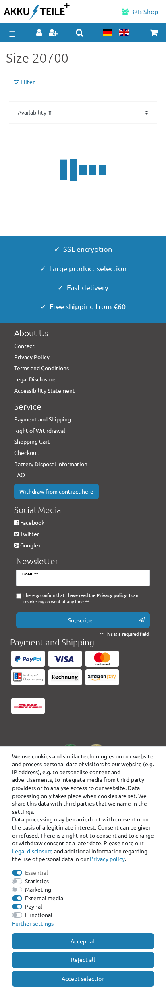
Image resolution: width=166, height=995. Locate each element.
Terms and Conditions (41, 367)
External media (44, 897)
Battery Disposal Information (50, 463)
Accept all (83, 941)
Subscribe (80, 620)
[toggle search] (79, 33)
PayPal (33, 906)
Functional (38, 914)
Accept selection (83, 978)
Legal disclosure (32, 851)
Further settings (33, 923)
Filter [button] (28, 81)
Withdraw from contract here (56, 491)
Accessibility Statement (44, 390)
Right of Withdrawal (39, 430)
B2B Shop (143, 11)
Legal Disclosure (35, 379)
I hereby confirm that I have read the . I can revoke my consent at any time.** (80, 598)
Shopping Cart (32, 441)
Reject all (83, 959)
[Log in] (40, 33)
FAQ (19, 474)
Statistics (37, 880)
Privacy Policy (32, 356)
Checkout (26, 452)
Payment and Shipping (42, 419)
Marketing (38, 889)
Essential (36, 872)
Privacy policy (107, 858)
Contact (24, 345)
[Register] (54, 33)
